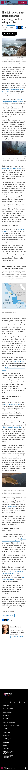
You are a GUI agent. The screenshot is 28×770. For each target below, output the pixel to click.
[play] (2, 768)
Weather (5, 745)
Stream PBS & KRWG (8, 708)
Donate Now (6, 742)
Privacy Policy (6, 757)
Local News (6, 728)
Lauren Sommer (10, 25)
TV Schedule (6, 715)
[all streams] (26, 768)
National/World (6, 735)
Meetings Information (8, 751)
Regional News (6, 732)
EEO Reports (6, 754)
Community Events (7, 712)
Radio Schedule (7, 718)
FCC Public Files (7, 752)
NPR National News (8, 615)
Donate (23, 2)
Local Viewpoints (7, 739)
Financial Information (8, 755)
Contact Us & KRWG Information (11, 725)
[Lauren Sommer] (5, 629)
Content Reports (7, 756)
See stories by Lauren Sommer (16, 637)
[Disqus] (14, 668)
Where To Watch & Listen (9, 722)
